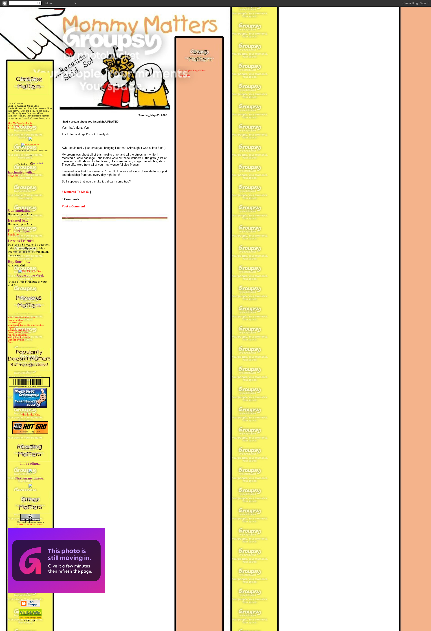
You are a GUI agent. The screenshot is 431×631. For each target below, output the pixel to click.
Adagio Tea (13, 175)
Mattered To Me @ (76, 191)
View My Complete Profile (20, 123)
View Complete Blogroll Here (191, 70)
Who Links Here (30, 414)
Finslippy (14, 234)
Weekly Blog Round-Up (19, 337)
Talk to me (13, 128)
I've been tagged (15, 322)
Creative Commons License (30, 524)
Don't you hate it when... (19, 332)
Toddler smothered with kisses (21, 317)
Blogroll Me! (184, 75)
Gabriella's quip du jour (18, 330)
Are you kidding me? (17, 335)
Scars (10, 342)
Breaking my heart (16, 340)
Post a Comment (73, 206)
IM (9, 130)
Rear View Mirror (16, 320)
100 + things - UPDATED (20, 125)
